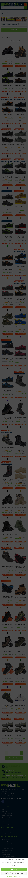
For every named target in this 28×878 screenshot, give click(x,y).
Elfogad (14, 869)
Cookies (8, 876)
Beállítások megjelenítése (14, 873)
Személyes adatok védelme (15, 876)
